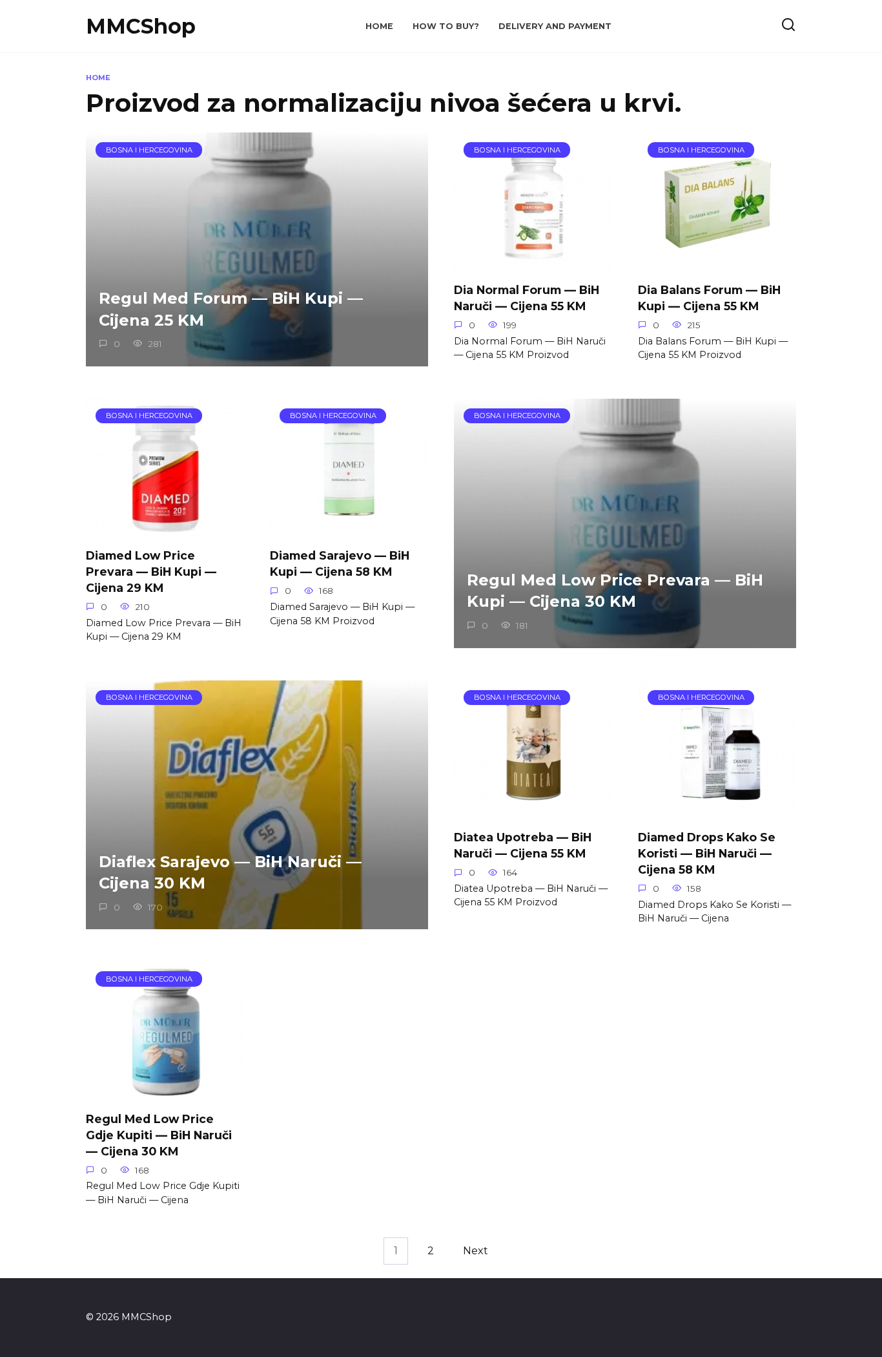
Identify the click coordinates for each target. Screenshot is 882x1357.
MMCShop (141, 26)
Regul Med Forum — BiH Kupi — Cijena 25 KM (231, 309)
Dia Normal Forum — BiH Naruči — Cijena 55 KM (526, 298)
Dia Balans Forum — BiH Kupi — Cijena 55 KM (709, 298)
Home (379, 26)
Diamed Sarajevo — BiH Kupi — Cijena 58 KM (339, 563)
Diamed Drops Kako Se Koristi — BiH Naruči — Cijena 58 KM (706, 853)
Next (475, 1251)
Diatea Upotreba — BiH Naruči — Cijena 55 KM (522, 845)
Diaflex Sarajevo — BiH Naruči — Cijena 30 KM (230, 872)
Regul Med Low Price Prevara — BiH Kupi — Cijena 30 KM (615, 591)
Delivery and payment (554, 26)
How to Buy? (446, 26)
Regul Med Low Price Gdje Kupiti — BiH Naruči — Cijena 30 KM (159, 1134)
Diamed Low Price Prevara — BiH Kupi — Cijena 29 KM (151, 571)
